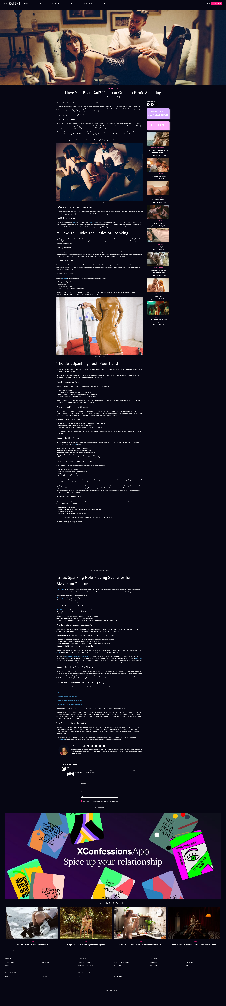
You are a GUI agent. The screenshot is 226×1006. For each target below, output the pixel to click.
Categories (55, 3)
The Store (188, 965)
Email (82, 796)
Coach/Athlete (61, 610)
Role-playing (60, 589)
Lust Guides (113, 88)
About (104, 3)
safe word (93, 222)
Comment (83, 783)
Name (82, 792)
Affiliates (7, 979)
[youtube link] (91, 746)
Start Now (217, 3)
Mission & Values (45, 962)
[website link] (100, 746)
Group (58, 652)
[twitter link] (87, 746)
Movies (26, 3)
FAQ (79, 976)
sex (24, 950)
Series (41, 3)
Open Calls (44, 976)
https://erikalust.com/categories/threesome (77, 656)
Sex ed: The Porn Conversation (121, 962)
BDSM (75, 222)
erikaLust (9, 950)
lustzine (18, 950)
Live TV (72, 3)
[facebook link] (96, 746)
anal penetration (117, 488)
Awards (7, 965)
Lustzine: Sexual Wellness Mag (85, 962)
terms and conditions (92, 801)
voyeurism (138, 658)
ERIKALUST (60, 739)
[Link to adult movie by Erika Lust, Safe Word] (99, 326)
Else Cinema (153, 965)
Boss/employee (61, 598)
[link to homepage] (12, 3)
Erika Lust (102, 97)
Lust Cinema (189, 962)
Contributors (88, 3)
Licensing (7, 976)
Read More (75, 753)
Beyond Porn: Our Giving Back (86, 965)
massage (64, 278)
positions (74, 444)
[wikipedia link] (104, 746)
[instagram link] (83, 746)
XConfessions (153, 962)
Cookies (116, 979)
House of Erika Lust (119, 965)
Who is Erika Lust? (10, 962)
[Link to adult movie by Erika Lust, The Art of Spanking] (99, 172)
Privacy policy (81, 979)
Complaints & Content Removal (86, 983)
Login (208, 3)
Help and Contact (118, 976)
